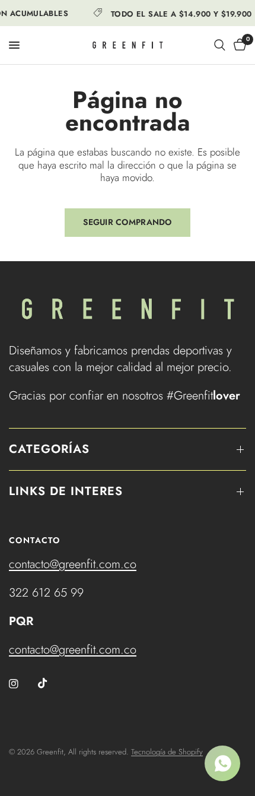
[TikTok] (51, 683)
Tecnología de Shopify (167, 751)
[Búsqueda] (220, 45)
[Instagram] (22, 684)
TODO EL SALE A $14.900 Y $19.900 (179, 13)
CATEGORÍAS (49, 449)
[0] (238, 45)
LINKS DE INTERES (66, 491)
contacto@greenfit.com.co (72, 564)
